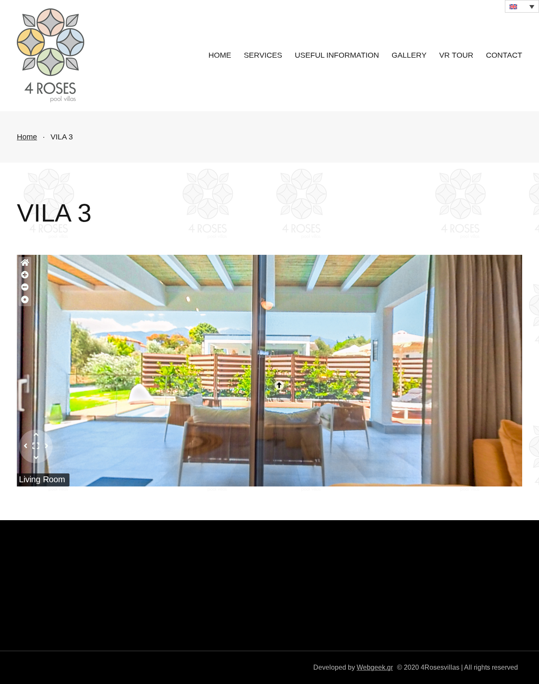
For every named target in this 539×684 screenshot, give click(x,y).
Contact (504, 55)
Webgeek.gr (375, 667)
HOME (219, 55)
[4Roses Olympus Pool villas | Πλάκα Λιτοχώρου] (50, 55)
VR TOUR (456, 55)
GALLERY (409, 55)
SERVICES (263, 55)
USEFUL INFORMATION (337, 55)
